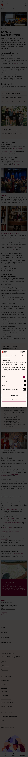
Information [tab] (14, 355)
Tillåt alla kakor (14, 395)
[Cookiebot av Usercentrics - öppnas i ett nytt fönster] (20, 352)
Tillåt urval (14, 399)
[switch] (24, 381)
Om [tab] (23, 355)
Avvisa (14, 404)
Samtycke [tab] (5, 355)
